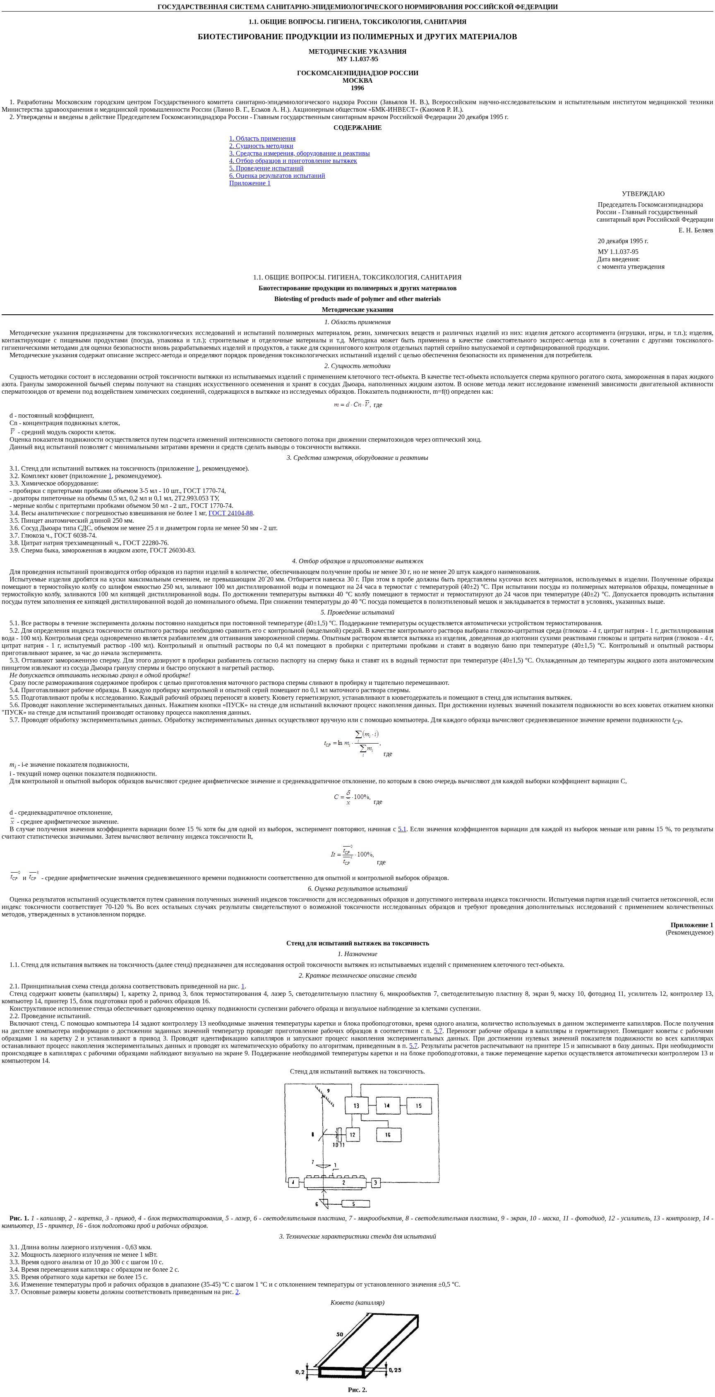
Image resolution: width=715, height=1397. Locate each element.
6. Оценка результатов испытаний (277, 175)
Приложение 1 (250, 183)
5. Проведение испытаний (266, 168)
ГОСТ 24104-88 (231, 513)
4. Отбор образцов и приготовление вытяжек (293, 160)
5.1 (402, 828)
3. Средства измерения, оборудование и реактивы (299, 153)
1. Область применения (262, 138)
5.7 (438, 1030)
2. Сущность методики (261, 145)
